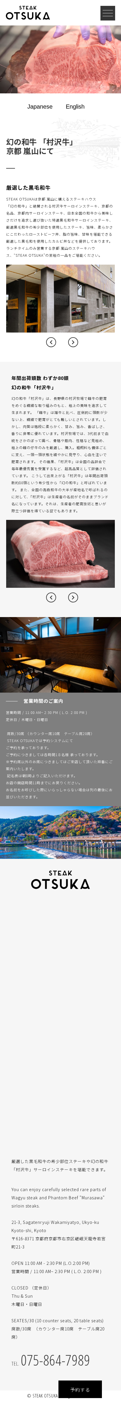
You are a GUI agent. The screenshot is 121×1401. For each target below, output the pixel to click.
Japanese (40, 106)
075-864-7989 (50, 1360)
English (75, 106)
